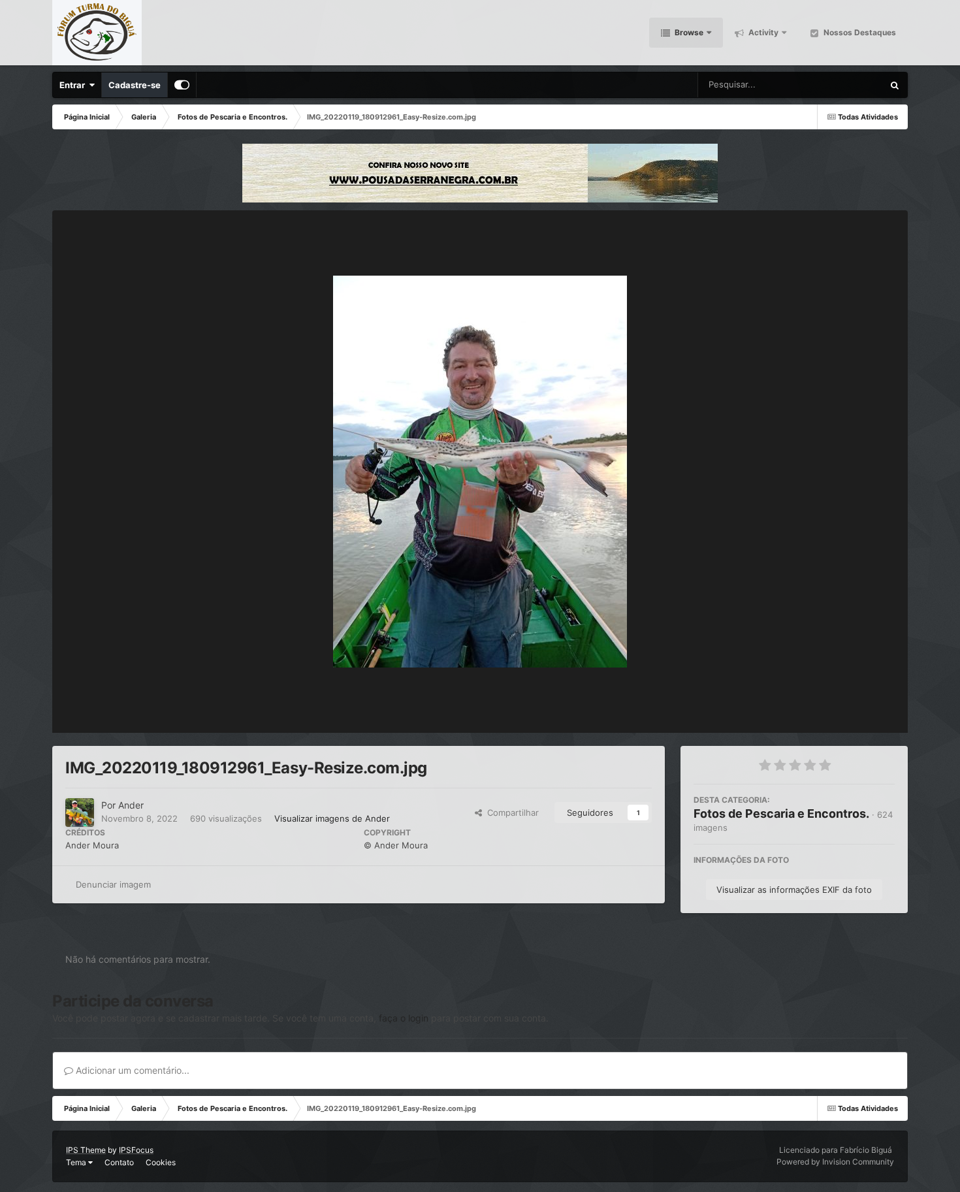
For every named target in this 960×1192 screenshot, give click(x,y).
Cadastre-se (134, 85)
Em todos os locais (831, 84)
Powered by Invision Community (835, 1162)
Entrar (74, 85)
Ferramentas (853, 709)
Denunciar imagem (113, 884)
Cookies (161, 1162)
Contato (119, 1162)
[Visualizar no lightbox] (480, 472)
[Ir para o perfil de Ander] (79, 812)
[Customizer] (182, 84)
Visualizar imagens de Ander (332, 818)
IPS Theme (86, 1150)
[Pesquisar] (894, 84)
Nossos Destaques (859, 32)
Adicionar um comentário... (131, 1070)
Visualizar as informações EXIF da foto (794, 889)
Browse (688, 32)
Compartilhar (510, 812)
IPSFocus (136, 1150)
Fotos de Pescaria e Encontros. (781, 813)
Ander (131, 805)
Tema (77, 1162)
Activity (762, 32)
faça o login (403, 1017)
